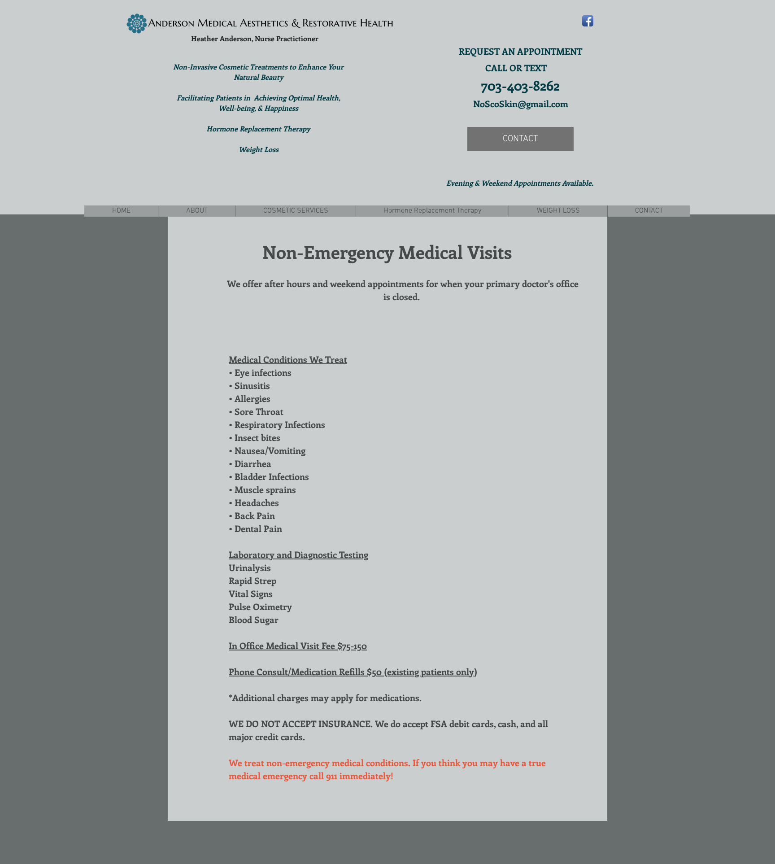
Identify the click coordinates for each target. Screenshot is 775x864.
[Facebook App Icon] (587, 20)
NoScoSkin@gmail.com (520, 103)
